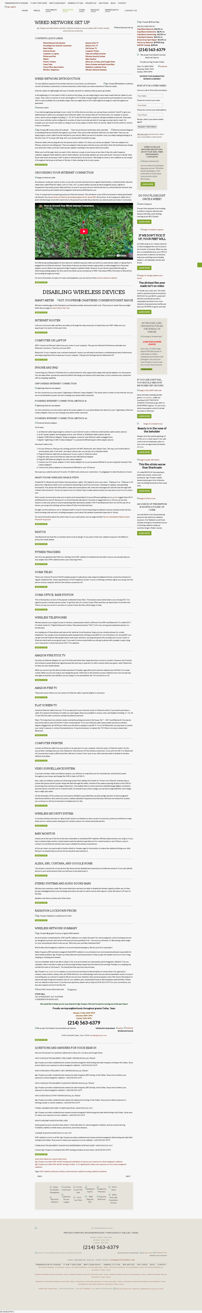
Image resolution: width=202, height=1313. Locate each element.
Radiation (68, 10)
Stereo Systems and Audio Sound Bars (100, 64)
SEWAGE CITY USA (75, 3)
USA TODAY (103, 3)
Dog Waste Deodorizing (146, 34)
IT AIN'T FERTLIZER (39, 3)
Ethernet (54, 1171)
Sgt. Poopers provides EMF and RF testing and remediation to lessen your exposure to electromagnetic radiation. (79, 1162)
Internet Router (49, 51)
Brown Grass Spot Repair (147, 40)
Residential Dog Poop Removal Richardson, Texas (144, 1281)
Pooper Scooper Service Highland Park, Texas (89, 1274)
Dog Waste (51, 10)
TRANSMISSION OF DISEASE (16, 3)
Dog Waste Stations (145, 37)
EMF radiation (45, 1171)
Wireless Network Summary (96, 70)
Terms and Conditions (48, 1288)
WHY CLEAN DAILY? (57, 3)
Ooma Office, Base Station (53, 67)
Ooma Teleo (47, 64)
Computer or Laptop (51, 54)
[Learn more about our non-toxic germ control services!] (152, 336)
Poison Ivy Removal (145, 42)
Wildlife (95, 10)
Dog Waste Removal (145, 29)
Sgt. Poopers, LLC (87, 1288)
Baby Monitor (90, 59)
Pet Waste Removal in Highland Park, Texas (90, 1267)
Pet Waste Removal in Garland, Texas (54, 1267)
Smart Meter (48, 48)
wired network (71, 1171)
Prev (39, 1176)
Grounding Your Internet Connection (57, 46)
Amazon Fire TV (91, 46)
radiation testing (84, 1171)
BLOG (113, 3)
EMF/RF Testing (143, 45)
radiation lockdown (99, 1171)
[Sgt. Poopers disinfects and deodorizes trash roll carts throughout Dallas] (152, 277)
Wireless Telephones (51, 70)
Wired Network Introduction (54, 43)
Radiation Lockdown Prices (95, 67)
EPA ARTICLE (90, 3)
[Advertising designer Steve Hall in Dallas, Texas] (138, 1288)
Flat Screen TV (91, 48)
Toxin (82, 10)
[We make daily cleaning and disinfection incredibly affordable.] (152, 229)
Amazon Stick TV (91, 43)
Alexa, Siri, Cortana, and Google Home (100, 62)
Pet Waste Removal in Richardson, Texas (127, 1267)
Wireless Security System (95, 56)
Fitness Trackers (49, 62)
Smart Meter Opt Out (60, 308)
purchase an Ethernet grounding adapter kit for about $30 (73, 197)
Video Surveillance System (95, 54)
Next (128, 1176)
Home (25, 10)
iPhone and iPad (49, 56)
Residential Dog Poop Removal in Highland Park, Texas (99, 1281)
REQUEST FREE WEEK (147, 127)
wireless (62, 1171)
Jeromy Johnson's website (107, 278)
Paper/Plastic (112, 10)
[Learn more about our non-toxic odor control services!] (152, 423)
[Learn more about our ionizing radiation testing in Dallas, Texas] (152, 498)
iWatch (46, 59)
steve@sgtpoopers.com (98, 1035)
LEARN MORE (146, 369)
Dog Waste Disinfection (146, 32)
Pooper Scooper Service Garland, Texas (51, 1274)
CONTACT (122, 3)
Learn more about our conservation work (51, 1159)
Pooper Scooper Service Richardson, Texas (128, 1274)
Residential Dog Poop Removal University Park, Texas (101, 1284)
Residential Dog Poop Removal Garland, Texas (55, 1281)
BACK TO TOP (41, 165)
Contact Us (131, 10)
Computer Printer (92, 51)
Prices (37, 10)
